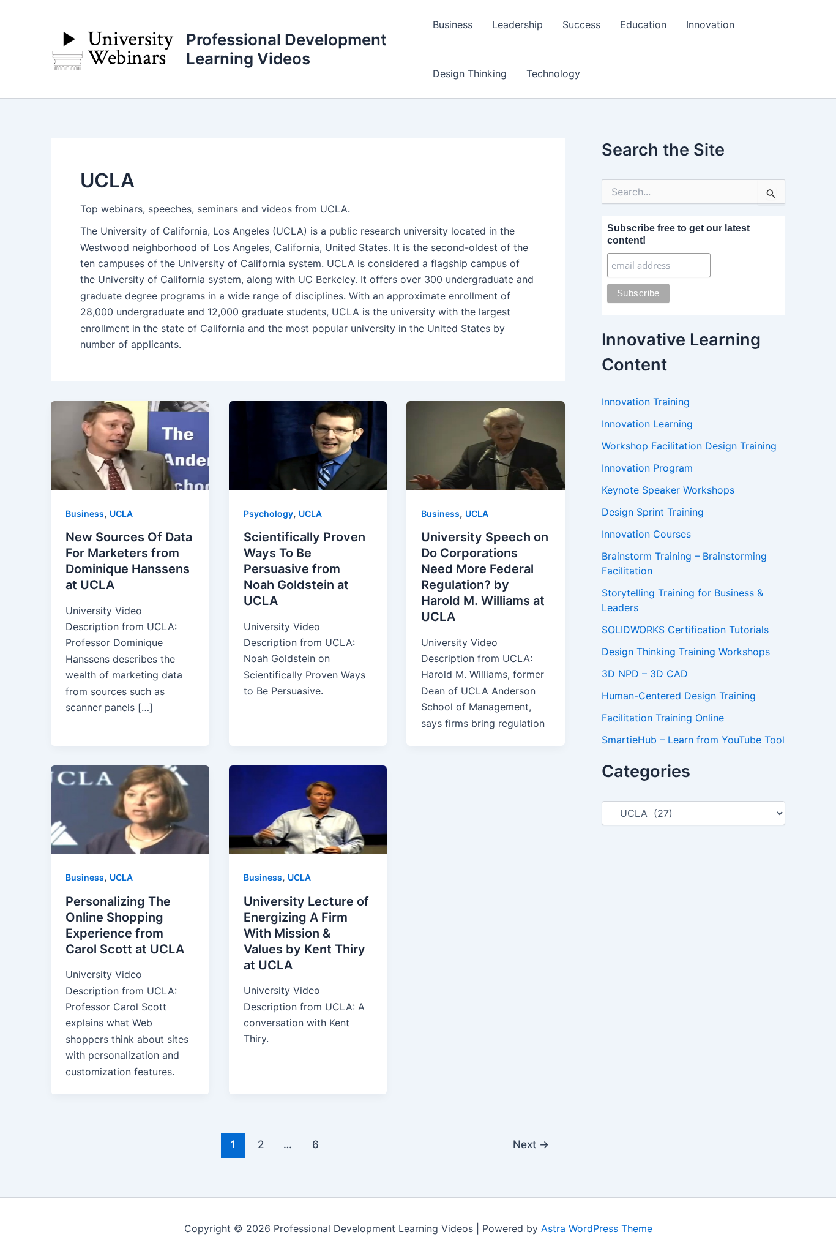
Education (643, 24)
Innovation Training (646, 402)
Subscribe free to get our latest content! (678, 234)
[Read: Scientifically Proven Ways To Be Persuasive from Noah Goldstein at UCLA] (308, 444)
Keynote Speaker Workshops (668, 490)
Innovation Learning (647, 424)
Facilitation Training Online (663, 718)
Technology (553, 73)
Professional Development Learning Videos (286, 49)
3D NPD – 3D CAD (645, 673)
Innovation (710, 24)
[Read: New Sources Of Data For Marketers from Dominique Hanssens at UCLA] (130, 444)
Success (581, 24)
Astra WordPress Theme (596, 1228)
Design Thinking (470, 73)
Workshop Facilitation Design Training (689, 446)
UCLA (121, 513)
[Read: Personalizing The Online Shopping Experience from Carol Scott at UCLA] (130, 809)
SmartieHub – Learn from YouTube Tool (693, 740)
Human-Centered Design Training (679, 696)
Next (531, 1144)
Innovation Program (647, 468)
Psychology (268, 513)
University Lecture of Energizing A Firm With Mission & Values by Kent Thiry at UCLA (306, 933)
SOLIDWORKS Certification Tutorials (685, 629)
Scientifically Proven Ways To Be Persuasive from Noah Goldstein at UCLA (304, 569)
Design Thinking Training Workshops (686, 651)
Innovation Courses (646, 534)
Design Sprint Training (653, 512)
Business (452, 24)
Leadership (517, 24)
